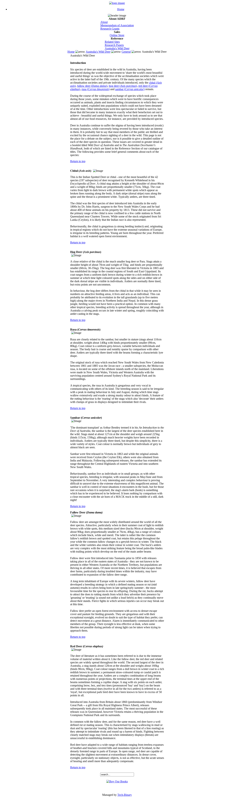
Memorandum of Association (117, 25)
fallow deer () (92, 85)
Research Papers (114, 45)
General (126, 51)
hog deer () (123, 85)
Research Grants (109, 28)
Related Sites (112, 41)
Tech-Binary (124, 794)
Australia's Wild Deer (117, 48)
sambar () (130, 89)
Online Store (117, 35)
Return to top (77, 161)
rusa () (96, 89)
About (104, 22)
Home (120, 9)
